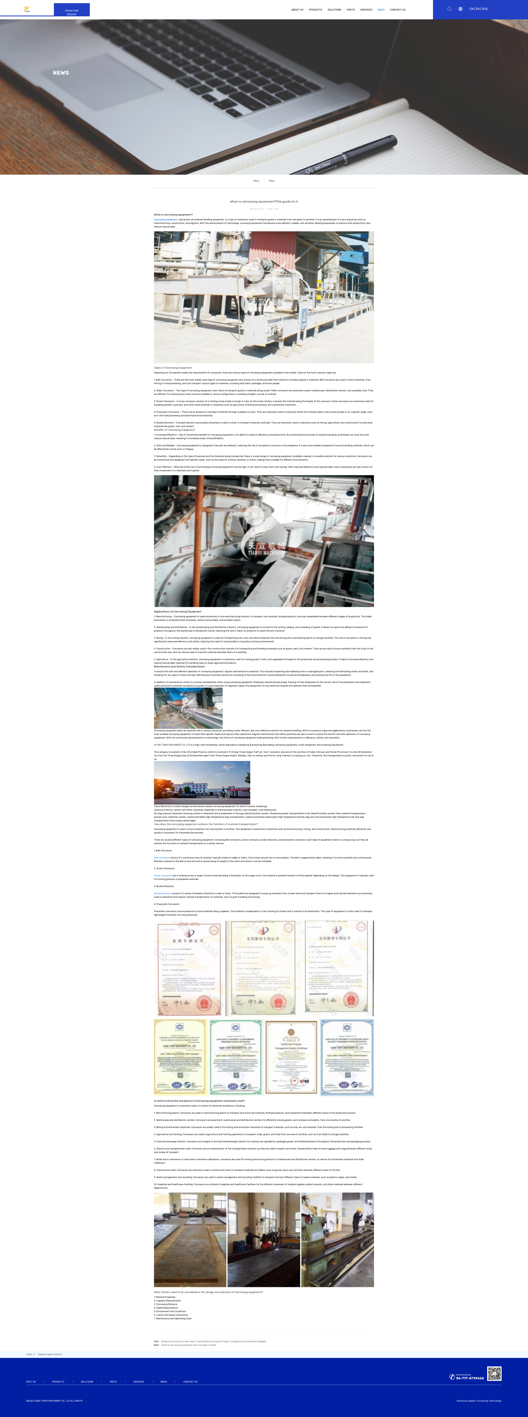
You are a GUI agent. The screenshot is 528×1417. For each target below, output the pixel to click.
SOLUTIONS (334, 9)
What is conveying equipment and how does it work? (189, 1345)
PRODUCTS (315, 9)
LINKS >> (30, 1354)
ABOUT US (297, 9)
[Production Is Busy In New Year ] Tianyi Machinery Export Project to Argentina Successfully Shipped (213, 1341)
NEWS (381, 9)
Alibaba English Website (50, 1354)
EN (478, 9)
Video (271, 180)
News (256, 180)
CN (472, 9)
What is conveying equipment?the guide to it (264, 201)
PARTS (351, 9)
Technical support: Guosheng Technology (479, 1401)
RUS (485, 9)
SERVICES (366, 9)
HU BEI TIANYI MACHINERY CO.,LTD (172, 745)
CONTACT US (397, 9)
